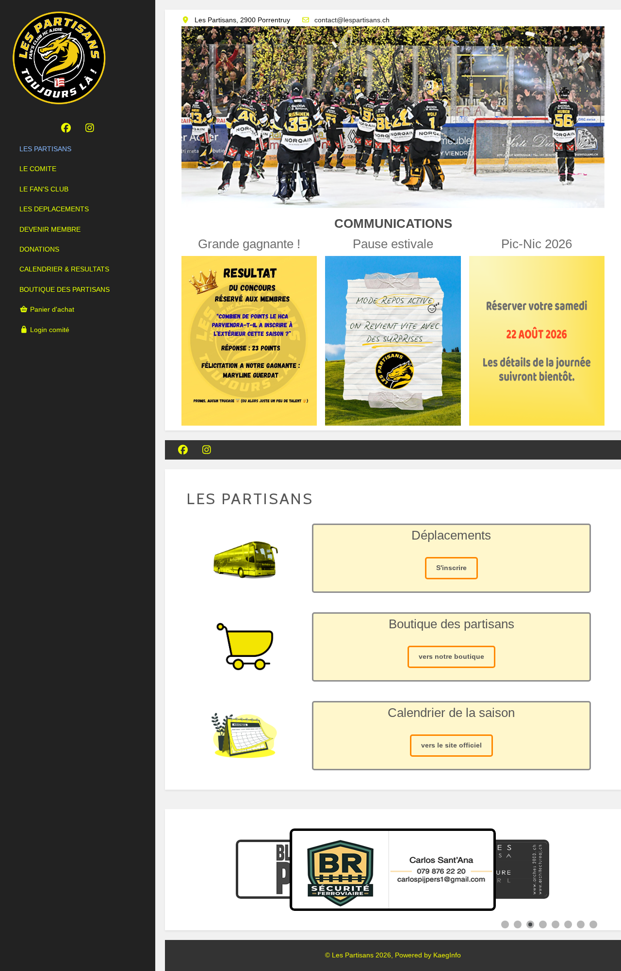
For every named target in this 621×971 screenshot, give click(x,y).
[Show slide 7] (581, 924)
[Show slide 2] (518, 924)
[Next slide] (590, 869)
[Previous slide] (196, 869)
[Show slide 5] (555, 924)
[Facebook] (66, 128)
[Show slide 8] (593, 924)
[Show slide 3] (530, 924)
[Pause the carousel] (570, 869)
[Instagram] (89, 128)
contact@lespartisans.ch (352, 20)
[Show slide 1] (505, 924)
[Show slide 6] (568, 924)
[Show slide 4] (543, 924)
